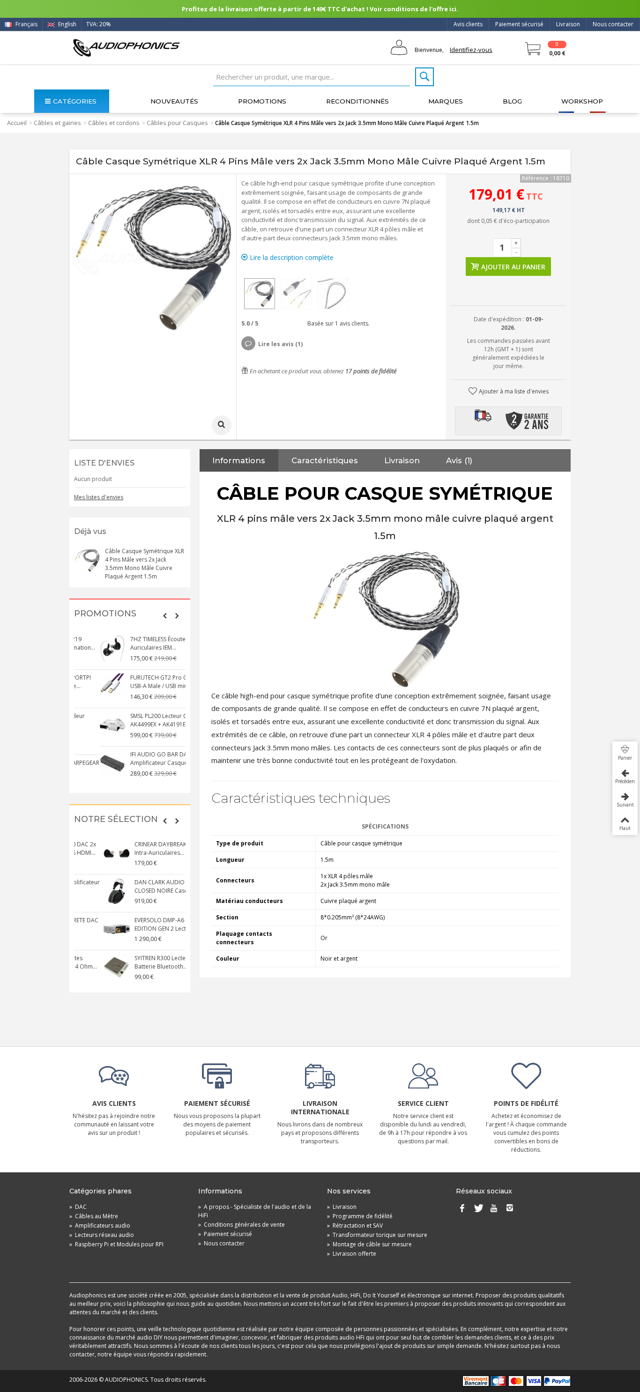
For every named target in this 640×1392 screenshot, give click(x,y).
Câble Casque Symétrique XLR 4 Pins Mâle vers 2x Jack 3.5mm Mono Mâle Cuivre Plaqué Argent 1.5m (144, 563)
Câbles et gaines (57, 122)
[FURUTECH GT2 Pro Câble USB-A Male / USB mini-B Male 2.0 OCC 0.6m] (87, 687)
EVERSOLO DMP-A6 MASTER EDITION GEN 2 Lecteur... (141, 924)
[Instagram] (510, 1209)
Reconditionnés (357, 101)
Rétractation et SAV (355, 1225)
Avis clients (468, 24)
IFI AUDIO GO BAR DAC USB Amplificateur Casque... (141, 758)
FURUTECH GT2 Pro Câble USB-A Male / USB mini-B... (139, 682)
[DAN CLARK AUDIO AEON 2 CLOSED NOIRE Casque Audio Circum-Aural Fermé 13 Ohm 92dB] (87, 891)
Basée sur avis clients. (337, 323)
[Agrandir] (221, 425)
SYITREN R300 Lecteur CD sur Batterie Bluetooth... (143, 962)
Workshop (582, 101)
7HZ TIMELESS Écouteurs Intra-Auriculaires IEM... (144, 643)
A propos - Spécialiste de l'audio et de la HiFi (254, 1211)
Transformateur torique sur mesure (377, 1235)
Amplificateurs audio (99, 1225)
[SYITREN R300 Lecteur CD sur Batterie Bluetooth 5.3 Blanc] (87, 967)
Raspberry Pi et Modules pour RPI (116, 1244)
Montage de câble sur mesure (369, 1244)
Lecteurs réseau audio (101, 1235)
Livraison (568, 24)
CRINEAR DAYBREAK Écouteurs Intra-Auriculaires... (145, 848)
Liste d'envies (104, 463)
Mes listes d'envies (98, 497)
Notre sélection (116, 819)
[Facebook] (462, 1209)
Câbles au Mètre (93, 1216)
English (66, 24)
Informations (238, 460)
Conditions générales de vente (241, 1225)
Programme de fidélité (360, 1216)
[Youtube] (494, 1209)
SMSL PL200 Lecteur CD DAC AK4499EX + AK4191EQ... (142, 720)
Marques (445, 101)
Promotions (262, 101)
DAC (78, 1207)
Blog (512, 101)
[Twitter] (478, 1209)
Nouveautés (174, 101)
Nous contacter (613, 24)
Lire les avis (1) (280, 344)
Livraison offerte (351, 1254)
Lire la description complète (291, 257)
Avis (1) (459, 460)
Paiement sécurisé (519, 24)
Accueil (17, 122)
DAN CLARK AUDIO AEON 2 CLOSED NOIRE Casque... (141, 886)
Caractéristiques (324, 460)
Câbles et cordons (114, 122)
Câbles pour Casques (177, 122)
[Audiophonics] (126, 47)
